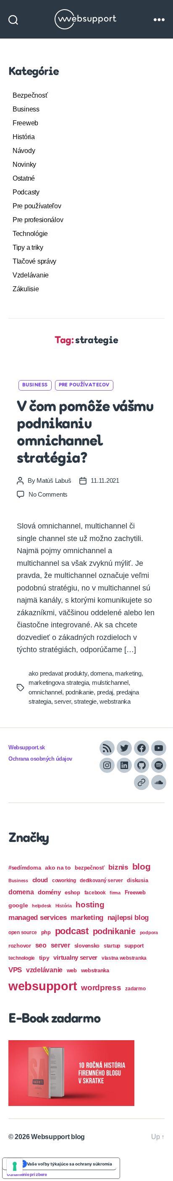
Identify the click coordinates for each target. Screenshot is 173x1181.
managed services (37, 918)
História (24, 136)
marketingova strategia (59, 682)
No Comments (48, 494)
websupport (42, 986)
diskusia (137, 880)
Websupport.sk (26, 748)
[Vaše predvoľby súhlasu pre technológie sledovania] (15, 1166)
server (62, 701)
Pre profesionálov (38, 219)
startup (112, 946)
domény (49, 892)
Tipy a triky (28, 247)
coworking (64, 880)
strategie (85, 701)
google (18, 905)
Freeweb (25, 123)
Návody (24, 150)
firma (115, 892)
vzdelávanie (44, 970)
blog (141, 866)
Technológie (30, 233)
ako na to (58, 867)
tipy (44, 957)
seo (41, 945)
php (46, 932)
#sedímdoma (24, 868)
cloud (40, 880)
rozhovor (19, 946)
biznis (118, 867)
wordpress (101, 987)
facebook (95, 893)
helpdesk (41, 905)
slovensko (87, 946)
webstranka (115, 701)
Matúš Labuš (54, 480)
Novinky (24, 164)
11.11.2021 (105, 480)
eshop (72, 892)
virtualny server (75, 957)
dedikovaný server (101, 880)
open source (22, 932)
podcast (72, 931)
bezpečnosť (89, 868)
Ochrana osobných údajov (40, 759)
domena (101, 673)
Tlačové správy (34, 261)
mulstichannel (110, 682)
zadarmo (135, 988)
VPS (15, 970)
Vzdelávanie (31, 275)
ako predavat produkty (58, 673)
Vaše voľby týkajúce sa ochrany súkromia (69, 1163)
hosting (90, 904)
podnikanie (80, 692)
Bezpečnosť (30, 95)
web (72, 970)
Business (26, 109)
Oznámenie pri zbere (27, 1174)
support (134, 946)
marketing (128, 673)
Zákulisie (26, 289)
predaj (105, 692)
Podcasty (26, 192)
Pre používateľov (37, 206)
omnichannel (45, 692)
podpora (149, 932)
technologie (21, 958)
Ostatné (24, 178)
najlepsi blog (128, 918)
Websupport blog (58, 1136)
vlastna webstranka (124, 958)
